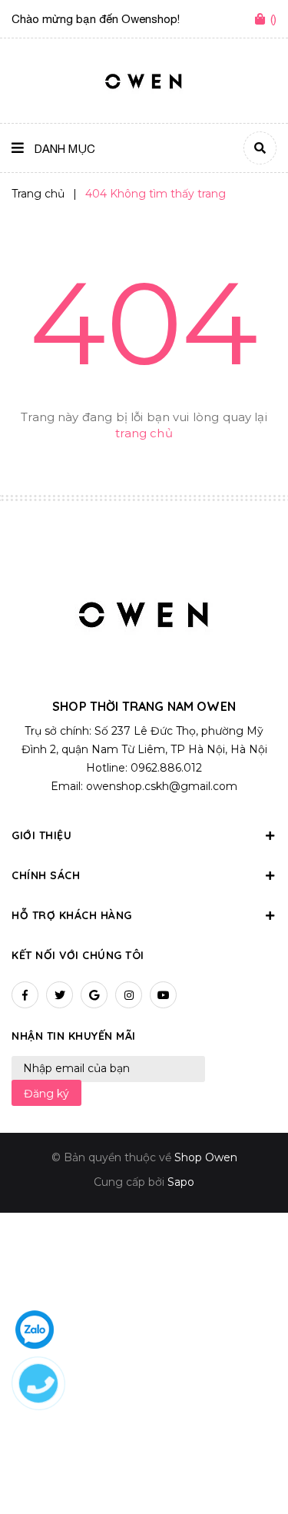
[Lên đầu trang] (251, 1461)
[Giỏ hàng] (262, 20)
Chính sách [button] (46, 875)
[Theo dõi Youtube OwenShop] (163, 994)
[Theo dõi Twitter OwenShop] (59, 994)
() (273, 18)
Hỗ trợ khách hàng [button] (72, 915)
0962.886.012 (166, 768)
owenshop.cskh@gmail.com (161, 786)
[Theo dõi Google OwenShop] (94, 994)
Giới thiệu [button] (41, 835)
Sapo (180, 1182)
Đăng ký (46, 1094)
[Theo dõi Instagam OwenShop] (128, 994)
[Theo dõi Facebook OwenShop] (25, 994)
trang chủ (143, 433)
